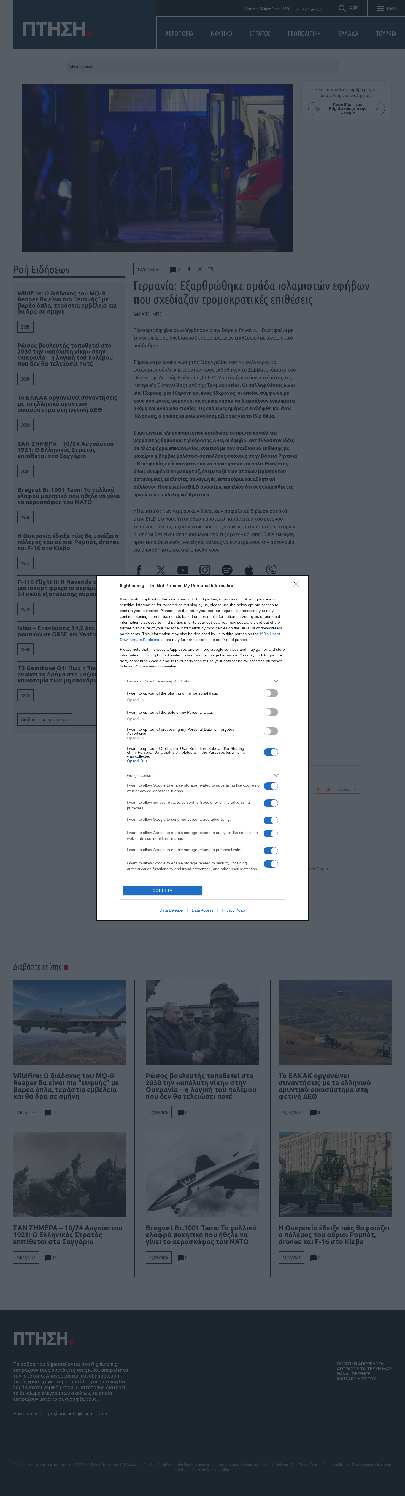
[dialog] (202, 748)
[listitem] (202, 681)
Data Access (202, 910)
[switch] (271, 693)
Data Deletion (171, 910)
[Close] (298, 586)
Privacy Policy (234, 910)
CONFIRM (163, 891)
